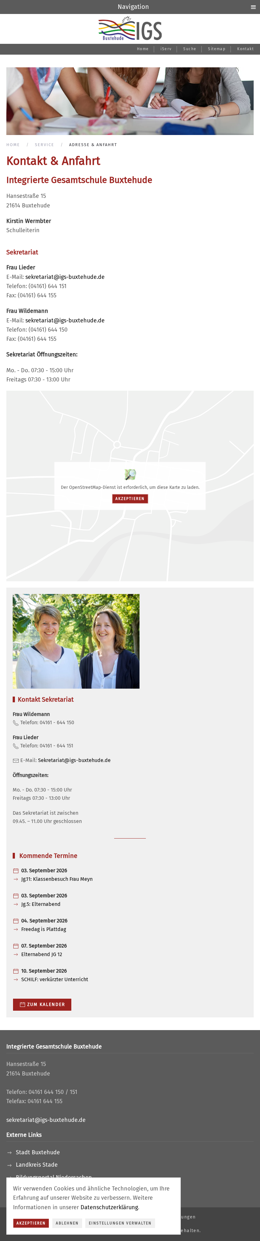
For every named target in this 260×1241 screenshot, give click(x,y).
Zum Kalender (46, 1004)
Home (143, 49)
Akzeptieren (130, 499)
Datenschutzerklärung (109, 1207)
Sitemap (216, 49)
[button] (76, 641)
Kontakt (245, 49)
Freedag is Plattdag (43, 929)
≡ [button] (253, 6)
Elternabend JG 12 (41, 954)
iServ (166, 49)
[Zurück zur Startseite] (130, 28)
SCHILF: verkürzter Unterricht (54, 979)
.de (65, 276)
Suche (189, 49)
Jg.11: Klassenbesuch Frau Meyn (57, 879)
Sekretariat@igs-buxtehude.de (74, 760)
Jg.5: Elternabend (41, 904)
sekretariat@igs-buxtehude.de (65, 320)
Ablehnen (67, 1223)
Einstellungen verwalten (120, 1223)
